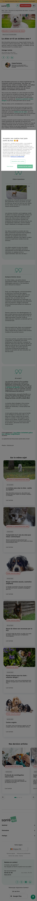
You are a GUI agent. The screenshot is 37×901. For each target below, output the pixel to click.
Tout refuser (10, 166)
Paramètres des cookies (18, 161)
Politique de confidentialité (17, 156)
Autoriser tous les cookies (25, 166)
